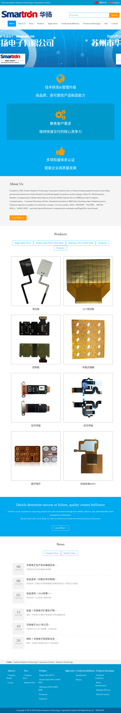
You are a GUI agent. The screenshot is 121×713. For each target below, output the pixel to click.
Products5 (60, 248)
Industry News (70, 553)
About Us (22, 23)
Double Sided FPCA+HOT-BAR (49, 243)
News (31, 23)
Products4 (102, 243)
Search (114, 15)
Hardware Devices (103, 690)
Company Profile (11, 676)
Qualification (81, 675)
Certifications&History (70, 23)
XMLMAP (99, 710)
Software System (102, 694)
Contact (115, 23)
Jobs (106, 23)
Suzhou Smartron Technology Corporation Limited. (34, 662)
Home (11, 23)
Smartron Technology (64, 662)
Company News (51, 553)
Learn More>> (18, 218)
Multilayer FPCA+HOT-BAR (80, 243)
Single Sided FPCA (22, 243)
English (116, 2)
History (79, 679)
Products (40, 23)
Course (10, 682)
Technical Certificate (99, 676)
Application (52, 23)
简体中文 (103, 2)
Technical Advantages (92, 23)
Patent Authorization (100, 684)
